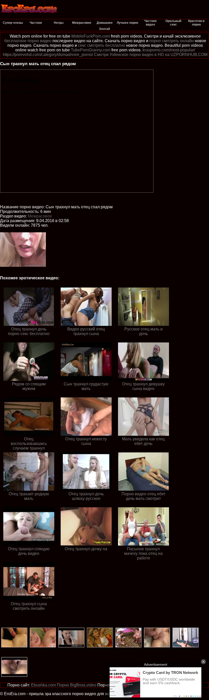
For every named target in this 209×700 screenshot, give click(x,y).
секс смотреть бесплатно (101, 45)
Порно (63, 685)
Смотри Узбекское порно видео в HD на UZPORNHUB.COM (150, 54)
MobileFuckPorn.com (90, 36)
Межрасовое (40, 216)
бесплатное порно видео (27, 41)
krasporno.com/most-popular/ (168, 50)
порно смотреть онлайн (171, 41)
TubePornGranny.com (90, 50)
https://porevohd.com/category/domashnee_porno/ (48, 54)
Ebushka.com (43, 685)
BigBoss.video (83, 685)
